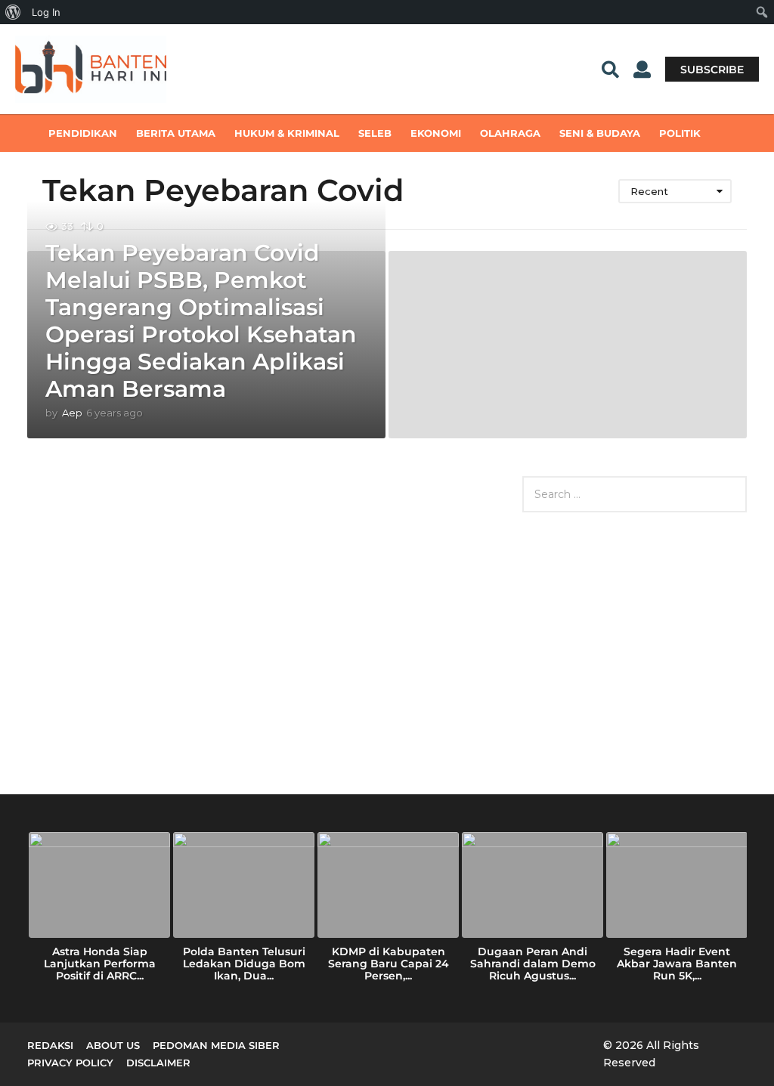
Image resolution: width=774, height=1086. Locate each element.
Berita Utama (175, 133)
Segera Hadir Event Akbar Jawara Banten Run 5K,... (677, 963)
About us (113, 1045)
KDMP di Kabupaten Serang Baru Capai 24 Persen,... (388, 963)
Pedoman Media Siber (216, 1045)
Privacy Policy (70, 1063)
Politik (680, 133)
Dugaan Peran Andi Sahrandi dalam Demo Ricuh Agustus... (533, 963)
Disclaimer (158, 1063)
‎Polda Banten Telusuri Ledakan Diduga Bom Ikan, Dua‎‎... (244, 963)
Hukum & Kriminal (286, 133)
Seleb (375, 133)
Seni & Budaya (599, 133)
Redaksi (50, 1045)
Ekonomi (435, 133)
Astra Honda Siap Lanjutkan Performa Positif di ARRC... (100, 963)
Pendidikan (82, 133)
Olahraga (510, 133)
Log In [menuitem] (46, 12)
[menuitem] (13, 12)
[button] (610, 69)
